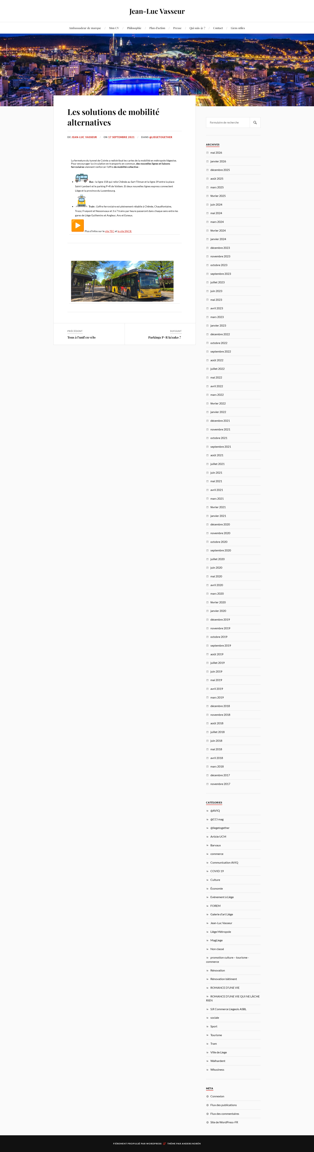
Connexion (217, 1096)
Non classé (217, 949)
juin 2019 (216, 671)
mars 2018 (217, 766)
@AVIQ (215, 810)
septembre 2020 (220, 550)
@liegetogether (160, 137)
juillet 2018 (217, 732)
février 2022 (218, 403)
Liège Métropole (220, 931)
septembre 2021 (220, 446)
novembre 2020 (220, 533)
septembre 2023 (220, 273)
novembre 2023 (220, 256)
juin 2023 (216, 291)
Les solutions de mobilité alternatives (113, 116)
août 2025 (216, 178)
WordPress (154, 1143)
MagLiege (216, 940)
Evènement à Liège (222, 897)
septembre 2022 (220, 351)
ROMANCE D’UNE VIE (224, 987)
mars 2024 (217, 221)
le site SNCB (125, 231)
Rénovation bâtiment (223, 979)
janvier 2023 (218, 325)
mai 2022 (216, 377)
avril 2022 (216, 386)
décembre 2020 (220, 524)
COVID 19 (217, 871)
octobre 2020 (218, 541)
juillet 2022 (217, 368)
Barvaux (215, 845)
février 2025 (218, 195)
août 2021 (216, 455)
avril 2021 (216, 489)
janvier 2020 (218, 610)
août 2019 (216, 654)
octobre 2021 (218, 438)
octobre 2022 (218, 343)
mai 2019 (216, 680)
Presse (177, 28)
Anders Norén (191, 1143)
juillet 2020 (217, 559)
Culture (215, 879)
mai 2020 (216, 576)
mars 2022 (217, 394)
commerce (216, 853)
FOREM (215, 905)
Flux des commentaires (224, 1113)
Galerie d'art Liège (221, 914)
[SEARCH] (255, 122)
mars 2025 (217, 187)
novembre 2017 (220, 783)
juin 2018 (216, 740)
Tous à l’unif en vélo (82, 337)
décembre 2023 (220, 247)
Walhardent (217, 1060)
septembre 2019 (220, 645)
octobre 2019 (218, 636)
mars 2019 (217, 697)
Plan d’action (157, 28)
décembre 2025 (220, 169)
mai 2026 (216, 152)
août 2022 (216, 360)
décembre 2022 (220, 334)
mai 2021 (216, 481)
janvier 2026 (218, 161)
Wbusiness (217, 1069)
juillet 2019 (217, 662)
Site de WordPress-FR (224, 1122)
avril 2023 (216, 308)
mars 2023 (217, 317)
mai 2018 (216, 749)
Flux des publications (223, 1105)
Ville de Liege (218, 1052)
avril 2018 (216, 758)
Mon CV (114, 28)
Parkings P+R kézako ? (165, 337)
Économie (216, 888)
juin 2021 (216, 472)
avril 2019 (216, 688)
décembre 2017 (220, 775)
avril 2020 (216, 585)
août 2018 (216, 723)
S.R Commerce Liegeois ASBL (228, 1009)
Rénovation (217, 970)
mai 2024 (216, 213)
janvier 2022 (218, 412)
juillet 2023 (217, 282)
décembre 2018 (220, 706)
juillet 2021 (217, 463)
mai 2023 (216, 299)
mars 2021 (217, 498)
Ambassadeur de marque (85, 28)
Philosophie (134, 28)
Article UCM (218, 836)
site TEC (109, 231)
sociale (214, 1017)
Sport (213, 1026)
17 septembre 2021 (121, 137)
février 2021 (218, 507)
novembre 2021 (220, 429)
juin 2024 (216, 204)
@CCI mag (217, 819)
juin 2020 (216, 567)
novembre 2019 (220, 628)
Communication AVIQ (224, 862)
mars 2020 (217, 593)
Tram (213, 1043)
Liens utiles (238, 28)
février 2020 (218, 602)
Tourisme (216, 1035)
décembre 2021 (220, 420)
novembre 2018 (220, 714)
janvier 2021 (218, 515)
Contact (218, 28)
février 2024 (218, 230)
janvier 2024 (218, 239)
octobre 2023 (218, 265)
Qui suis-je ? (197, 28)
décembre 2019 (220, 619)
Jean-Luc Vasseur (157, 11)
